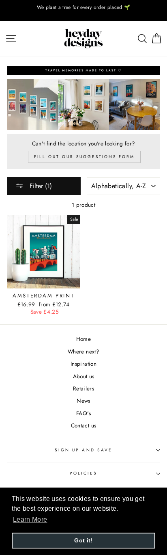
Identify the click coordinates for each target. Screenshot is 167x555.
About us (83, 376)
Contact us (83, 425)
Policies (83, 473)
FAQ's (83, 413)
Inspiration (83, 364)
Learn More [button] (30, 519)
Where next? (83, 351)
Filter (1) (40, 186)
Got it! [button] (83, 540)
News (83, 401)
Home (83, 339)
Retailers (83, 388)
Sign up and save (83, 450)
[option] (83, 7)
